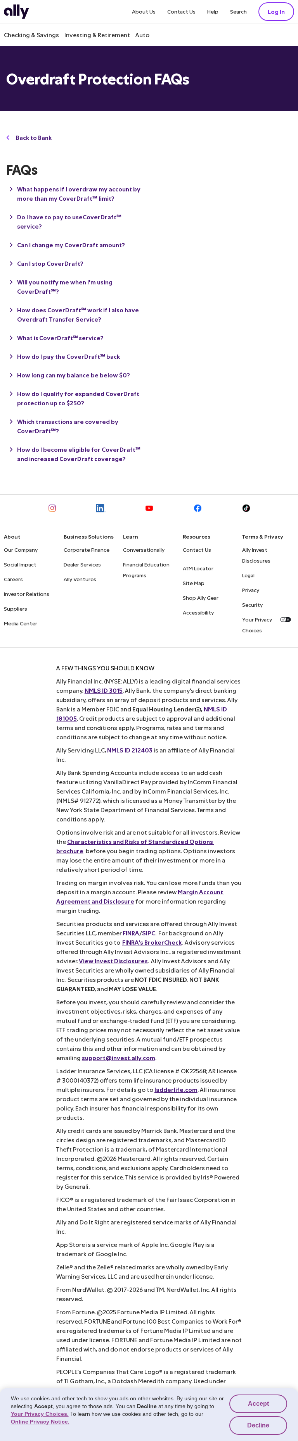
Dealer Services (82, 564)
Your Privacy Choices (257, 625)
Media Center (20, 623)
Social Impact (20, 564)
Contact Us (181, 11)
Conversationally (144, 549)
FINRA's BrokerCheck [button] (152, 942)
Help (212, 11)
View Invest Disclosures (113, 960)
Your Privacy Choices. (40, 1414)
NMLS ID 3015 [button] (104, 690)
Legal (248, 575)
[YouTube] (149, 508)
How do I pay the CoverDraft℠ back (68, 356)
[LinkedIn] (100, 508)
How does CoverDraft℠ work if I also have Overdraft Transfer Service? (78, 314)
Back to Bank (34, 137)
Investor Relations (26, 594)
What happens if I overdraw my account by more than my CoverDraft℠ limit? (78, 193)
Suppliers (15, 608)
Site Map (193, 583)
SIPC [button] (148, 933)
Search (238, 11)
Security (252, 604)
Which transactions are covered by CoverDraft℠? (67, 426)
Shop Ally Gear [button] (200, 597)
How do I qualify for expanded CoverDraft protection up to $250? (78, 398)
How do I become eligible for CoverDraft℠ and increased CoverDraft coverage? (78, 454)
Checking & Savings (31, 34)
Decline (258, 1425)
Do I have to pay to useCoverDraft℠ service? (69, 221)
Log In (276, 11)
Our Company (21, 549)
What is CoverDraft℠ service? (60, 337)
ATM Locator (198, 568)
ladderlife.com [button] (176, 1089)
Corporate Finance (86, 549)
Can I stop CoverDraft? (50, 263)
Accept (258, 1403)
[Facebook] (197, 508)
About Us (144, 11)
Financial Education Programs (146, 569)
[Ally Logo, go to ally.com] (16, 11)
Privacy (250, 590)
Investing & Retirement (97, 34)
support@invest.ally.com (118, 1057)
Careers (13, 579)
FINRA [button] (131, 933)
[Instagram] (52, 508)
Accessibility (198, 612)
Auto (142, 34)
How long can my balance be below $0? (73, 375)
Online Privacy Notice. (40, 1422)
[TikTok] (246, 508)
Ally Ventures (80, 579)
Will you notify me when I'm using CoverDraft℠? (65, 286)
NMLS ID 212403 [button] (129, 750)
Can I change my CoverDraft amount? (71, 244)
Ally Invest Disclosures (256, 555)
